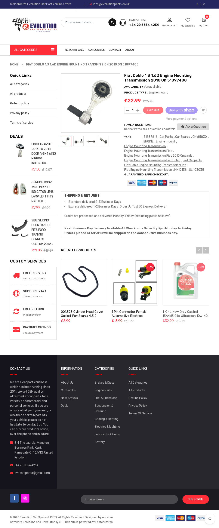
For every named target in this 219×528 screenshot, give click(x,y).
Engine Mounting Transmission (145, 146)
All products (18, 94)
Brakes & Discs (104, 382)
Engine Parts (103, 390)
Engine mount (165, 141)
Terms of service (21, 123)
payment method (37, 327)
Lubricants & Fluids (107, 434)
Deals (64, 405)
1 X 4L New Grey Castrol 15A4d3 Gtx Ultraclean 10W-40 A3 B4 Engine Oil (185, 316)
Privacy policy (19, 113)
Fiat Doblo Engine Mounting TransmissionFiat (155, 165)
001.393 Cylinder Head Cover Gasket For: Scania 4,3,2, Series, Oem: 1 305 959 (82, 316)
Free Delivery (34, 273)
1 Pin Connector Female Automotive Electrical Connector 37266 (129, 316)
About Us (67, 382)
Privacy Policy (138, 405)
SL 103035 (196, 170)
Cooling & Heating (106, 419)
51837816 (150, 137)
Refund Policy (138, 398)
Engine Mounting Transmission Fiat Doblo (152, 160)
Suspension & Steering (104, 408)
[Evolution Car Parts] (180, 517)
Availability (133, 86)
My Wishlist (188, 25)
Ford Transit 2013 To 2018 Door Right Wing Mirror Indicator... (43, 153)
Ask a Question (195, 127)
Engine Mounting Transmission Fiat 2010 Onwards (158, 155)
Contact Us (68, 390)
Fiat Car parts (192, 160)
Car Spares (182, 137)
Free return (33, 309)
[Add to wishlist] (203, 110)
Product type (135, 92)
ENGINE (149, 141)
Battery (100, 442)
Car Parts (166, 137)
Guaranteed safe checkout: (146, 174)
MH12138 (180, 170)
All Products (137, 390)
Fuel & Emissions (106, 398)
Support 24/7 (34, 291)
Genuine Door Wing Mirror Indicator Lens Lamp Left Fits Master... (42, 192)
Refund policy (19, 103)
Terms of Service (140, 413)
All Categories (138, 382)
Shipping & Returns (81, 195)
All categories (19, 84)
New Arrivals (69, 398)
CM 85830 (199, 137)
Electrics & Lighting (107, 426)
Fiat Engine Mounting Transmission (148, 170)
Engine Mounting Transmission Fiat (148, 151)
